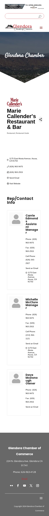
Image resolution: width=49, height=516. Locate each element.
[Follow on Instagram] (37, 485)
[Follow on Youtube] (24, 485)
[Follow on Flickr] (11, 485)
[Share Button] (40, 119)
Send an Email (32, 268)
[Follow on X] (31, 485)
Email (24, 478)
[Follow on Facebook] (18, 485)
